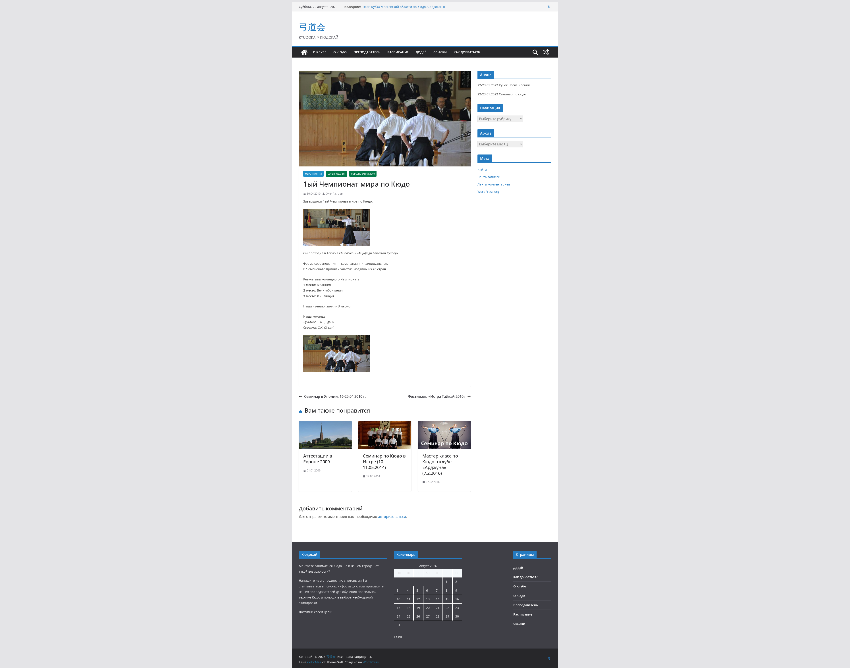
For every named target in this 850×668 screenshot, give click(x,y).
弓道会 (312, 27)
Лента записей (488, 177)
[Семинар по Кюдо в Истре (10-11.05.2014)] (384, 424)
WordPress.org (488, 191)
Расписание (398, 52)
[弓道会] (304, 52)
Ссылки (440, 52)
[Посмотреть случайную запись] (546, 52)
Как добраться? (467, 52)
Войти (482, 170)
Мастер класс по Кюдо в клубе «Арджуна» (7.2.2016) (440, 464)
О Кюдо (340, 52)
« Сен (398, 637)
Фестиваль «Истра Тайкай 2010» (437, 396)
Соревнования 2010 (363, 173)
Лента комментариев (493, 184)
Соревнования (336, 173)
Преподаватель (367, 52)
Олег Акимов (334, 193)
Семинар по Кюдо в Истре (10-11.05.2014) (384, 461)
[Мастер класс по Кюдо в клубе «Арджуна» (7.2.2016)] (444, 424)
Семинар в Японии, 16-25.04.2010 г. (335, 396)
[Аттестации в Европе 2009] (325, 424)
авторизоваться (392, 516)
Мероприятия (313, 173)
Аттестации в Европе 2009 (317, 459)
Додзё (421, 52)
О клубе (319, 52)
